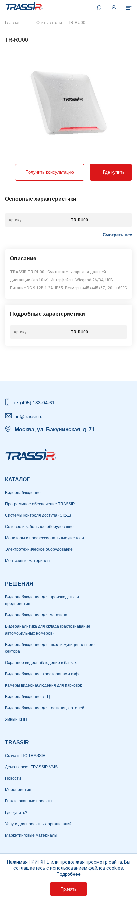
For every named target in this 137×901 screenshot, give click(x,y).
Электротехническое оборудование (39, 549)
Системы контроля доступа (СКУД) (38, 515)
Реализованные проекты (28, 801)
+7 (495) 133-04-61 (34, 402)
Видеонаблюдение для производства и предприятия (42, 600)
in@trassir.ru (29, 416)
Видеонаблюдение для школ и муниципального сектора (50, 648)
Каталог (17, 479)
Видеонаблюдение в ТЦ (27, 696)
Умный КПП (16, 719)
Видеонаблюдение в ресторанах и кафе (43, 674)
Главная (13, 22)
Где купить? (16, 812)
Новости (13, 778)
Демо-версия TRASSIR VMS (31, 767)
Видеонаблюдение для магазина (36, 615)
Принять (68, 889)
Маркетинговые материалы (31, 835)
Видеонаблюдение (23, 492)
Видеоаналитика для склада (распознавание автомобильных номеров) (47, 630)
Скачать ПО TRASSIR (25, 755)
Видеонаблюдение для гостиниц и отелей (44, 708)
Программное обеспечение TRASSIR (40, 504)
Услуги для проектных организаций (38, 824)
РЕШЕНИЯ (19, 584)
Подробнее (68, 874)
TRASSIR (17, 742)
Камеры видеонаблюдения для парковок (43, 685)
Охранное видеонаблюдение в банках (41, 662)
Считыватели (49, 22)
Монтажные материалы (27, 560)
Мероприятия (18, 789)
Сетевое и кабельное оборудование (39, 526)
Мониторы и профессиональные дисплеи (44, 538)
